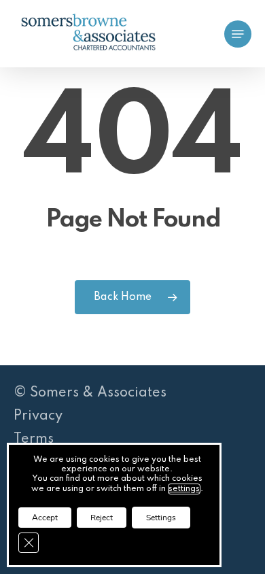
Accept (45, 517)
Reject (101, 517)
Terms (34, 439)
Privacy (38, 416)
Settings (161, 517)
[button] (237, 34)
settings (184, 489)
